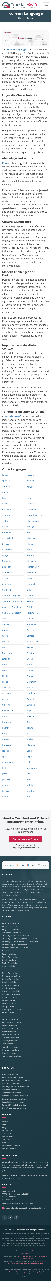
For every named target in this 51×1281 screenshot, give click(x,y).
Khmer (5, 796)
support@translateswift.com (25, 847)
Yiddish (30, 785)
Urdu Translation (9, 1053)
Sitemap (5, 1142)
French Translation (10, 973)
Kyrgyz (30, 486)
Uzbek (30, 762)
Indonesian (7, 762)
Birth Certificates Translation (14, 1077)
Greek (5, 699)
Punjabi (30, 618)
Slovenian (31, 681)
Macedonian (33, 521)
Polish (30, 607)
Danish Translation (10, 957)
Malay (30, 532)
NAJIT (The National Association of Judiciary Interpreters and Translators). (27, 1262)
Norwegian (32, 584)
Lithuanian (32, 509)
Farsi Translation (9, 966)
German (6, 486)
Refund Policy (8, 1136)
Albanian (6, 515)
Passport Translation (11, 1074)
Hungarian (7, 745)
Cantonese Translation (11, 932)
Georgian (6, 693)
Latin (29, 498)
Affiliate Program (9, 1149)
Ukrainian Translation (11, 1050)
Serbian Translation (10, 1028)
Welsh (30, 773)
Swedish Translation (10, 1038)
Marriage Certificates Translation (15, 1086)
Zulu (29, 796)
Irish (4, 768)
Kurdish (30, 480)
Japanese (6, 773)
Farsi (4, 664)
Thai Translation (9, 1044)
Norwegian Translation (11, 1009)
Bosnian (6, 561)
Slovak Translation (10, 1031)
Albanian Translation (10, 923)
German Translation (10, 979)
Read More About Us (25, 910)
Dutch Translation (9, 960)
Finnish (5, 676)
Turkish (30, 739)
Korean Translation (10, 1000)
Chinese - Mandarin (11, 612)
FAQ (4, 1124)
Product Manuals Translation (14, 1105)
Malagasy (31, 526)
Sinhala (30, 670)
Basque (5, 544)
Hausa (5, 716)
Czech (5, 635)
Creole (5, 630)
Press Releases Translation (13, 1102)
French (5, 498)
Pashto (30, 595)
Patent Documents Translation (15, 1096)
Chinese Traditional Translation (15, 948)
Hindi (4, 733)
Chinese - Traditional (12, 607)
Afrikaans (6, 509)
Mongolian (32, 561)
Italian (5, 503)
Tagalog (30, 716)
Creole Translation (9, 951)
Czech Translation (9, 954)
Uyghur (30, 756)
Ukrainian (31, 745)
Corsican (6, 618)
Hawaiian (6, 722)
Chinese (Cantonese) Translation (15, 935)
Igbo (4, 756)
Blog (4, 1127)
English (5, 475)
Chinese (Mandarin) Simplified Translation (19, 938)
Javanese (6, 779)
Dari (4, 647)
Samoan (31, 635)
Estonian (6, 658)
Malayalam (32, 538)
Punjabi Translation (10, 1019)
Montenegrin (33, 567)
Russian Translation (10, 1025)
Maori (29, 549)
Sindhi (30, 664)
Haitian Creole (9, 710)
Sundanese (32, 693)
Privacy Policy (8, 1130)
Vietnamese (32, 768)
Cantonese (7, 572)
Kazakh (5, 791)
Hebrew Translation (10, 985)
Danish (5, 641)
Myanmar (31, 572)
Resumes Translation (11, 1090)
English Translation (10, 963)
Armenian (6, 532)
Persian (30, 601)
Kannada (6, 785)
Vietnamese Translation (12, 1056)
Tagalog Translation (10, 1041)
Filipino (5, 670)
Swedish (31, 704)
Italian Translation (9, 997)
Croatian (6, 624)
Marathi (30, 555)
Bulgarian (6, 567)
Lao (28, 492)
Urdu (29, 750)
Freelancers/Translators (12, 1145)
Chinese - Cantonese (12, 601)
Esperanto (7, 653)
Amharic (6, 521)
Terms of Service (9, 1133)
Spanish (6, 480)
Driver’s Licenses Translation (14, 1108)
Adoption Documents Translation (16, 1080)
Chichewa (6, 590)
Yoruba (30, 791)
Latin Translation (9, 1003)
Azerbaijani (7, 538)
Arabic (5, 526)
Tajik (29, 710)
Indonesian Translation (12, 994)
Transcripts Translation (11, 1093)
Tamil (29, 722)
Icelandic (6, 750)
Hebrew (5, 727)
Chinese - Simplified (11, 595)
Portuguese (32, 612)
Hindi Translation (9, 988)
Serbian (30, 647)
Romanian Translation (11, 1022)
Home (21, 18)
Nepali (30, 578)
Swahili (30, 699)
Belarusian (7, 549)
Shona (30, 658)
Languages (8, 917)
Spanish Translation (10, 1034)
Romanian (32, 624)
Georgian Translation (11, 976)
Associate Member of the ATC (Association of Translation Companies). (32, 1257)
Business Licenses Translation (14, 1099)
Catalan (5, 578)
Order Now (6, 1139)
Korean (6, 163)
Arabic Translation (9, 926)
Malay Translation (9, 1006)
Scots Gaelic (32, 641)
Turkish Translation (10, 1047)
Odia (29, 590)
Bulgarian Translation (11, 929)
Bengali (5, 555)
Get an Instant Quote (25, 839)
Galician (6, 687)
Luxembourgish (34, 515)
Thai (29, 733)
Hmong (5, 739)
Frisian (5, 681)
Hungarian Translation (11, 991)
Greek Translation (9, 982)
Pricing (5, 1121)
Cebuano (6, 584)
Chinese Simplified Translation (14, 945)
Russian (30, 630)
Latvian (30, 503)
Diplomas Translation (11, 1083)
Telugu (30, 727)
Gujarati (6, 704)
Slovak (30, 676)
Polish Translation (9, 1012)
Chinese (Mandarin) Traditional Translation (20, 942)
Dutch (5, 492)
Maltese (30, 544)
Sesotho (30, 653)
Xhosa (30, 779)
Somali (30, 687)
